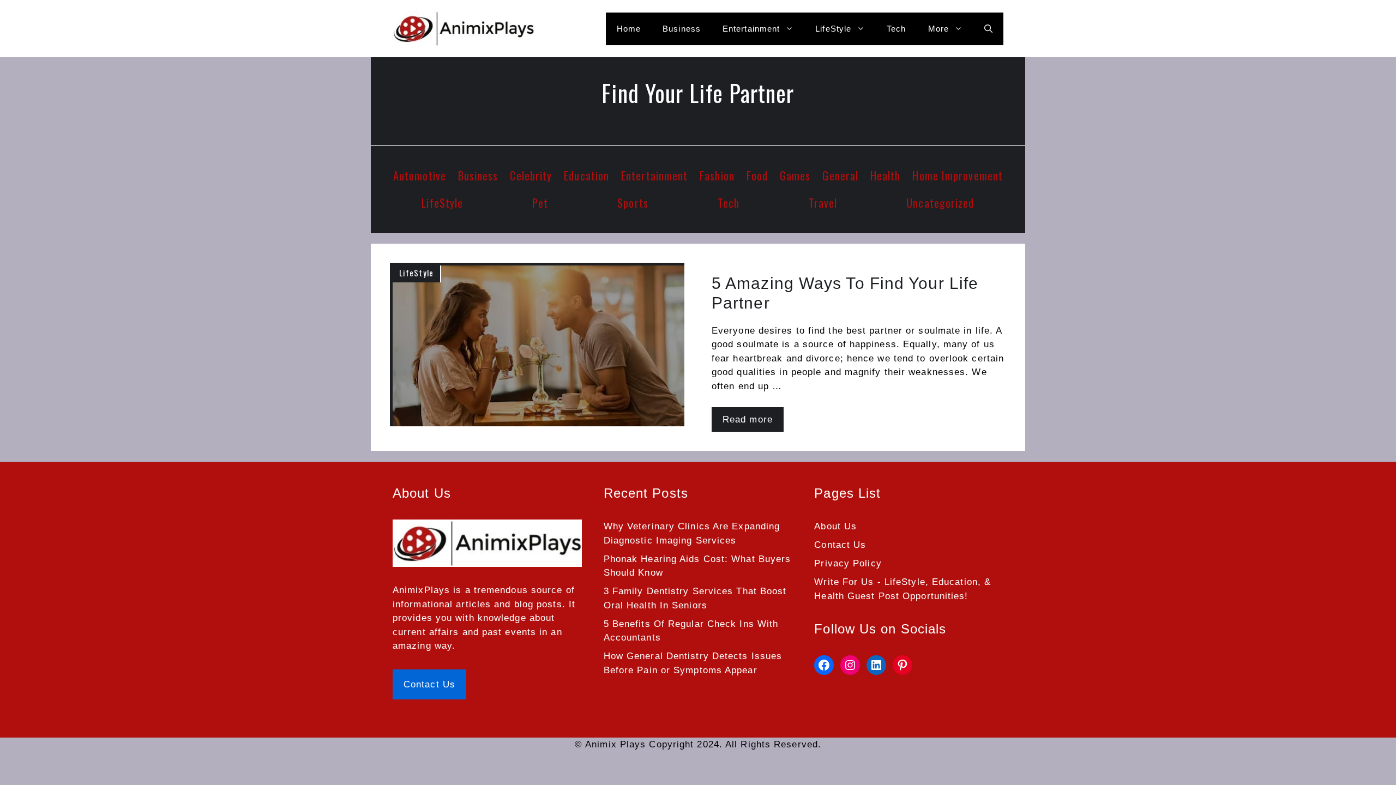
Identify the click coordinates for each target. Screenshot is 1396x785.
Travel (823, 203)
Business (682, 28)
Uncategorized (940, 203)
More (938, 28)
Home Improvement (957, 175)
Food (757, 175)
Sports (632, 203)
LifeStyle (833, 28)
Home (629, 28)
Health (885, 175)
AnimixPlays (421, 590)
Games (795, 175)
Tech (896, 28)
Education (586, 175)
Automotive (419, 175)
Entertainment (751, 28)
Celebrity (531, 175)
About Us (835, 526)
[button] (988, 29)
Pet (540, 203)
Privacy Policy (847, 563)
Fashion (717, 175)
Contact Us (429, 684)
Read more (748, 419)
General (840, 175)
